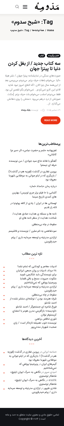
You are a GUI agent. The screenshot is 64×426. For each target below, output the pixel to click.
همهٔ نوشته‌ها (38, 30)
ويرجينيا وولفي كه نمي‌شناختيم (40, 282)
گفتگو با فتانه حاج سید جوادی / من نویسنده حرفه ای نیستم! (33, 163)
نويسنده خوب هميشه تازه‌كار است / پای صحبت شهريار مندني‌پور (35, 325)
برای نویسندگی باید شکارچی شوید (38, 274)
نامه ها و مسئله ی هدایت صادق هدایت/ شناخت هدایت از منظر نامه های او (34, 216)
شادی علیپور (50, 388)
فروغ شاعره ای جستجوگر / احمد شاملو (36, 307)
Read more (50, 120)
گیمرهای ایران (49, 364)
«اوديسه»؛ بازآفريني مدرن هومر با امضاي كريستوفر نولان (34, 313)
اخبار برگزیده (53, 55)
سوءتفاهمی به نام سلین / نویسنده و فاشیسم (33, 231)
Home (50, 30)
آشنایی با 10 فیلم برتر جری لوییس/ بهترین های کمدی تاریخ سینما (34, 195)
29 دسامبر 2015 (53, 110)
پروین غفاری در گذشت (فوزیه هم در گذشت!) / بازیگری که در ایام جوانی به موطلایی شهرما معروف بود (33, 175)
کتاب (42, 55)
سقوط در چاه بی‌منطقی (44, 224)
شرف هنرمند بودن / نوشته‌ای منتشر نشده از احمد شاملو (33, 301)
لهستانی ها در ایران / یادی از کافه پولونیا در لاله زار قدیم (33, 205)
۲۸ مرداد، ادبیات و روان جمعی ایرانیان (36, 270)
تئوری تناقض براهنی (46, 319)
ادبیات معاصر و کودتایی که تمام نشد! (37, 266)
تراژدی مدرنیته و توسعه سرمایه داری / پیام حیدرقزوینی (34, 239)
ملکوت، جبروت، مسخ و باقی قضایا (38, 278)
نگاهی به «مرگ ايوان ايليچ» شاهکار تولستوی (33, 374)
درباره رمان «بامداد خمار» (43, 186)
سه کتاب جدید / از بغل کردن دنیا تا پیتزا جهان (34, 66)
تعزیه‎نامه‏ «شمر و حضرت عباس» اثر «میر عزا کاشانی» (33, 152)
